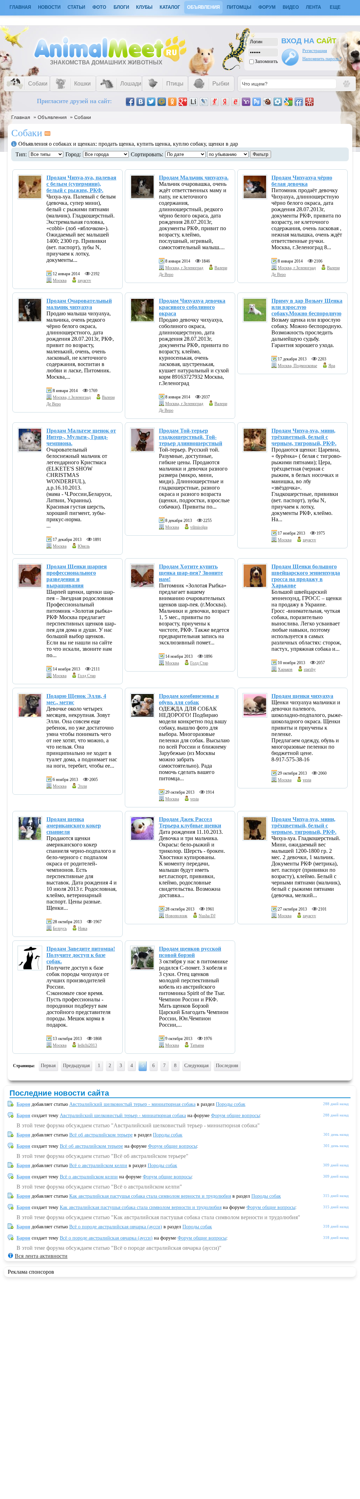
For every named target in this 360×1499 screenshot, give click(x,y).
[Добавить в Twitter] (151, 101)
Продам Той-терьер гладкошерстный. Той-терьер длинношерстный (190, 437)
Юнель (84, 546)
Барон (23, 1104)
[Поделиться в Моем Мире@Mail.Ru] (162, 101)
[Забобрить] (267, 101)
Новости (49, 7)
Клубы (144, 7)
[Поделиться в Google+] (183, 101)
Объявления (203, 7)
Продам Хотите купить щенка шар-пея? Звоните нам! (191, 572)
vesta (194, 798)
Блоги (121, 7)
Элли (82, 786)
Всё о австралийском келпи (98, 1165)
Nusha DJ (207, 915)
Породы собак (230, 1104)
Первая (48, 1065)
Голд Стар (87, 675)
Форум (267, 7)
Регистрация (314, 50)
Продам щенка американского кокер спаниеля (73, 825)
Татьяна (197, 1045)
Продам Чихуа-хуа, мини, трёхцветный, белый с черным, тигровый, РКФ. (303, 437)
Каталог (170, 7)
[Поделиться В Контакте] (140, 101)
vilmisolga (198, 527)
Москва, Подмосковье (297, 365)
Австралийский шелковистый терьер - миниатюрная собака (132, 1104)
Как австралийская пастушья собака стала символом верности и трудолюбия (150, 1196)
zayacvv (84, 280)
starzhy (310, 669)
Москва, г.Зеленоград (184, 267)
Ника (82, 928)
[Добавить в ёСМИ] (235, 101)
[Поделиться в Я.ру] (214, 101)
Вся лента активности (41, 1256)
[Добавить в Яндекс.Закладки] (225, 101)
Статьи (76, 7)
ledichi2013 (87, 1045)
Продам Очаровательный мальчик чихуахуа (79, 304)
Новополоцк (176, 915)
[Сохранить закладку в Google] (288, 101)
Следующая (196, 1065)
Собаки (82, 117)
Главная (20, 117)
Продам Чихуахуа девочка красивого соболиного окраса (192, 307)
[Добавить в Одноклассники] (172, 101)
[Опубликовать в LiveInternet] (193, 101)
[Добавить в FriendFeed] (299, 101)
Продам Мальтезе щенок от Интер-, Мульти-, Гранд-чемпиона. (81, 437)
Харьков (285, 669)
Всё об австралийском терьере (101, 1135)
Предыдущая (76, 1065)
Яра (331, 365)
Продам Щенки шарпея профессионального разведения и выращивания (76, 575)
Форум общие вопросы (235, 1115)
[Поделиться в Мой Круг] (278, 101)
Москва (59, 280)
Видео (291, 7)
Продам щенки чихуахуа (302, 696)
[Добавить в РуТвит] (256, 101)
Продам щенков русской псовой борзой (190, 952)
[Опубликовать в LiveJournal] (204, 101)
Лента (313, 7)
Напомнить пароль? (321, 58)
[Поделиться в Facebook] (130, 101)
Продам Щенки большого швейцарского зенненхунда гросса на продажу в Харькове (305, 575)
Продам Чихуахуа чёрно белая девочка (301, 181)
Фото (99, 7)
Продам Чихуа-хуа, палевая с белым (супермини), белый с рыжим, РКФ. (81, 184)
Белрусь (60, 928)
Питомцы (239, 7)
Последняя (227, 1065)
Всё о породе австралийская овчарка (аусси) (115, 1226)
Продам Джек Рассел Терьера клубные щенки (190, 822)
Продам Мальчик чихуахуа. (194, 178)
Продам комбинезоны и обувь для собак (189, 699)
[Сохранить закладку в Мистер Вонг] (309, 101)
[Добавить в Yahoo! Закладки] (246, 101)
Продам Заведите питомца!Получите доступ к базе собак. (80, 955)
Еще (335, 7)
